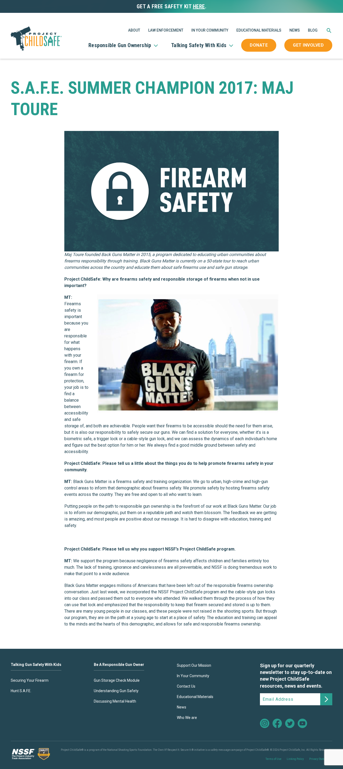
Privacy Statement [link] (320, 758)
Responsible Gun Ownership (119, 45)
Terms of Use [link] (273, 758)
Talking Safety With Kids (198, 45)
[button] (329, 31)
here (199, 6)
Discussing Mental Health (115, 701)
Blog (313, 30)
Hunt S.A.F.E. (21, 691)
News (294, 30)
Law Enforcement (165, 30)
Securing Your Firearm (30, 680)
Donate (259, 45)
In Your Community (209, 30)
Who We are (187, 717)
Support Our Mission (194, 665)
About (134, 30)
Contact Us (186, 686)
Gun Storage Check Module (117, 680)
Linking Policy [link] (295, 758)
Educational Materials (258, 30)
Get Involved (308, 45)
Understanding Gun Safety (116, 691)
